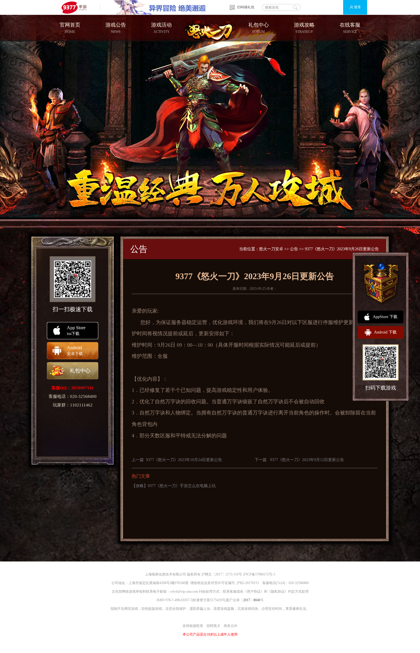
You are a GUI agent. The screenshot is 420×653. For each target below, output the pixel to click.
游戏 (228, 322)
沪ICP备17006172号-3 (259, 574)
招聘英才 (213, 626)
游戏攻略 (304, 28)
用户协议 (254, 592)
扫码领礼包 (245, 7)
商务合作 (230, 626)
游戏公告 (115, 28)
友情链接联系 (193, 626)
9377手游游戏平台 (76, 7)
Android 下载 (385, 332)
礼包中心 (258, 28)
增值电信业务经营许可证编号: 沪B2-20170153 (224, 583)
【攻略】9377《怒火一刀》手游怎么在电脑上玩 (174, 486)
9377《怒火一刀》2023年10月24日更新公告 (184, 460)
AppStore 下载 (385, 317)
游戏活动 (161, 28)
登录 (357, 7)
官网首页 (70, 28)
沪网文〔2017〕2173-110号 (221, 574)
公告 (294, 249)
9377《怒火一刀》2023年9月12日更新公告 (307, 460)
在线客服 (350, 28)
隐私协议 (278, 592)
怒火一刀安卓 (271, 249)
